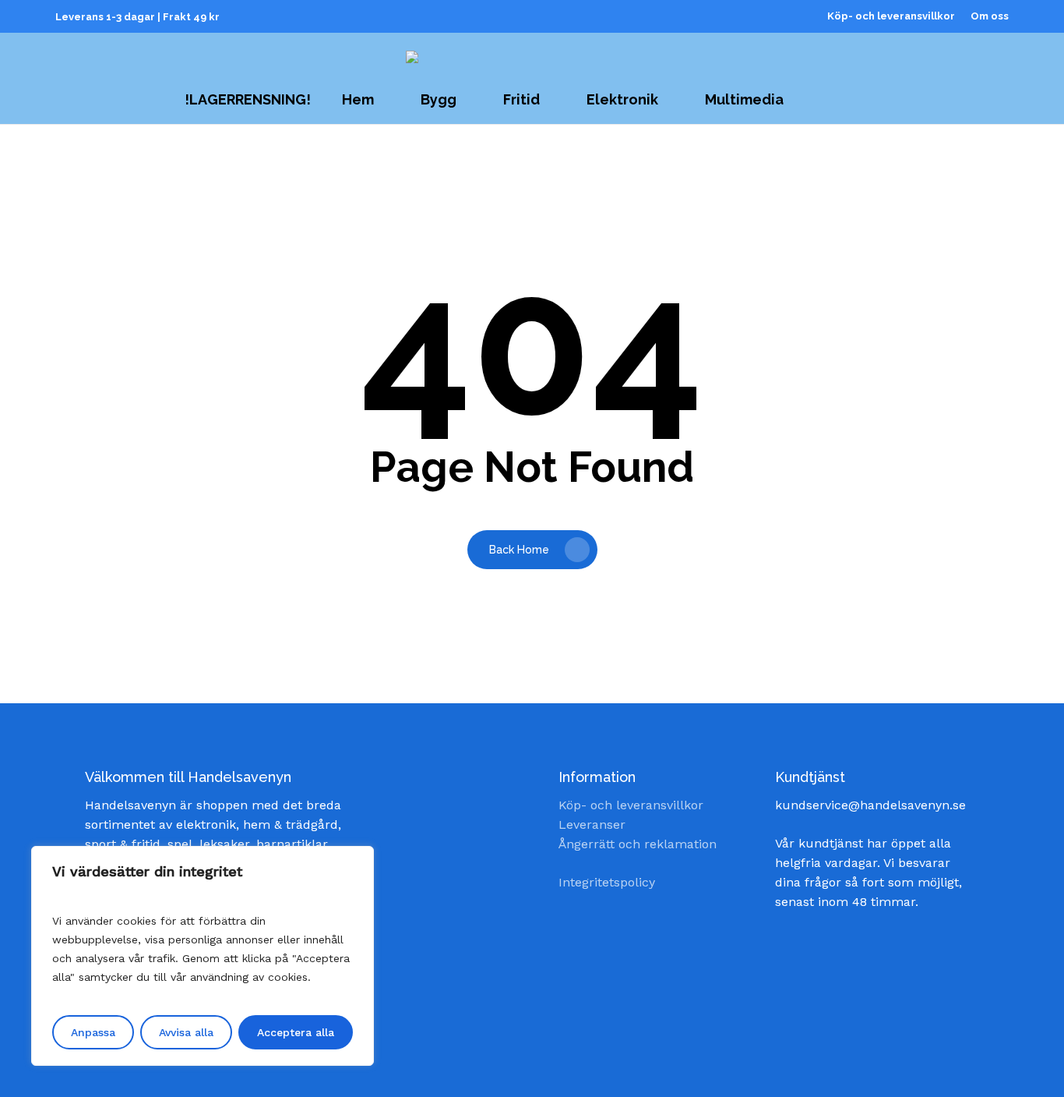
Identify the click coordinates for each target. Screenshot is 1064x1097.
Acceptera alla (295, 1032)
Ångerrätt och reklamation (637, 844)
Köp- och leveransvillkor (630, 805)
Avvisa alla (186, 1032)
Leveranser (591, 824)
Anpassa (93, 1032)
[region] (202, 956)
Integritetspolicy (606, 882)
